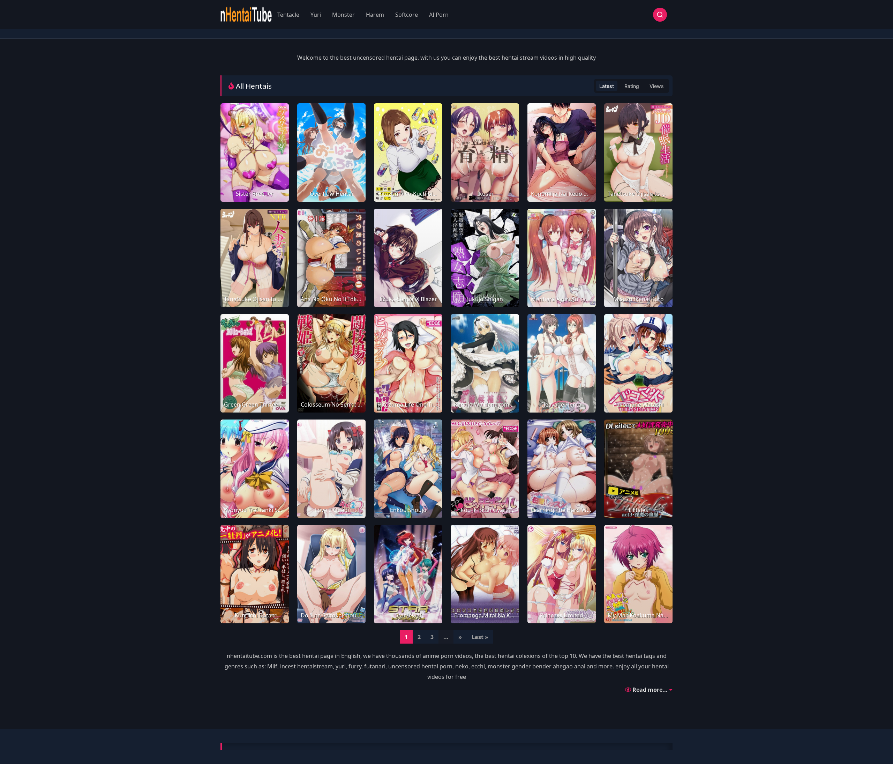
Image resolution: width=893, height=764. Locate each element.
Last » (480, 637)
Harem (375, 14)
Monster (343, 14)
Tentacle (288, 14)
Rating (631, 86)
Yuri (315, 14)
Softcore (406, 14)
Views (657, 86)
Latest (606, 86)
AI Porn (439, 14)
